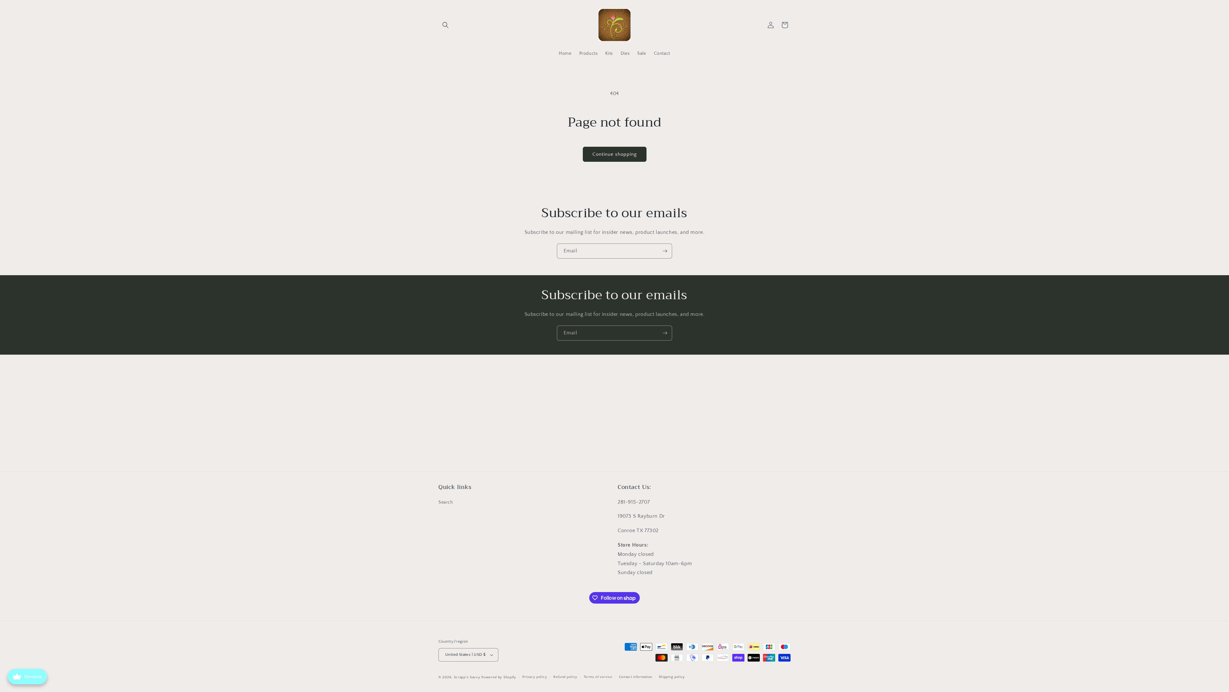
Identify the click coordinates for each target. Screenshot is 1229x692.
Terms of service (598, 677)
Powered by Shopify (498, 677)
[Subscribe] (665, 251)
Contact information (635, 677)
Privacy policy (534, 677)
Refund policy (565, 677)
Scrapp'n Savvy (467, 677)
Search (445, 502)
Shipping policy (672, 677)
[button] (445, 25)
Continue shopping (614, 154)
